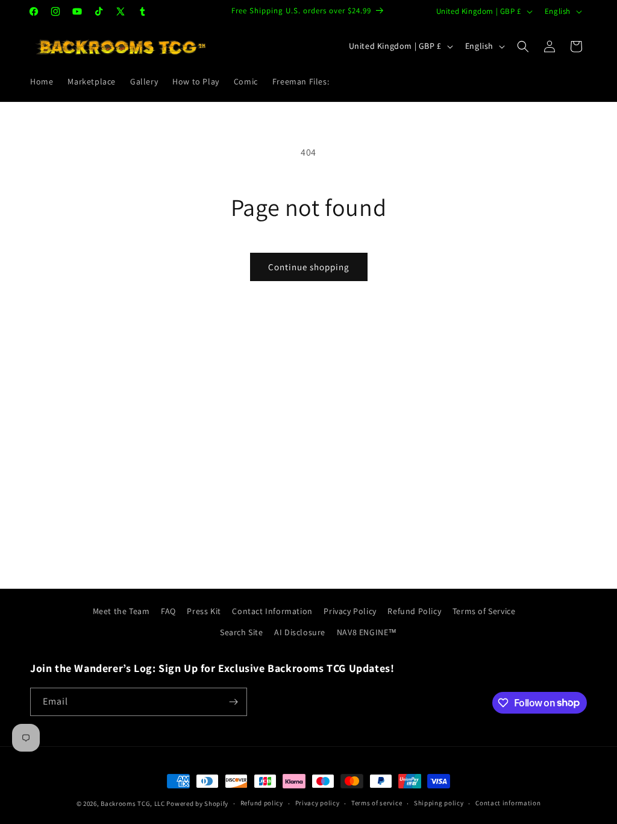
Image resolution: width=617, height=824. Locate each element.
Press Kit (204, 611)
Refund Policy (414, 611)
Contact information (507, 803)
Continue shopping (308, 267)
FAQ (168, 611)
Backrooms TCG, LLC (133, 803)
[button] (523, 46)
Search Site (241, 632)
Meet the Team (121, 611)
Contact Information (272, 611)
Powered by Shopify (197, 803)
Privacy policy (317, 803)
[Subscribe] (233, 702)
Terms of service (376, 803)
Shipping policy (439, 803)
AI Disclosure (299, 632)
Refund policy (261, 803)
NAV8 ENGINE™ (367, 632)
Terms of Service (484, 611)
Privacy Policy (350, 611)
